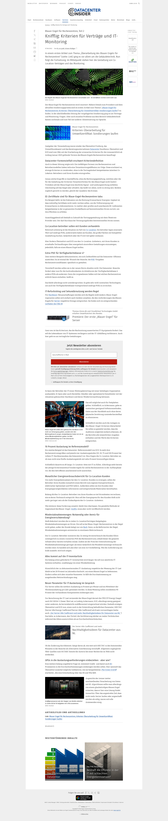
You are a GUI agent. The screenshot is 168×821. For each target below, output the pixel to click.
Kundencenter (74, 802)
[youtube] (91, 793)
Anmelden (133, 3)
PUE (93, 260)
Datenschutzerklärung (105, 371)
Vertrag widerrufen (65, 802)
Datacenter (94, 149)
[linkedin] (34, 43)
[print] (34, 52)
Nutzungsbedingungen (60, 371)
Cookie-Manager (52, 802)
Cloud (95, 20)
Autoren (121, 802)
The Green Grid (108, 670)
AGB (46, 802)
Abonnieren (84, 362)
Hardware (48, 20)
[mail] (34, 47)
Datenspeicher (104, 20)
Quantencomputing (76, 20)
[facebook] (34, 31)
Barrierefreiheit (96, 802)
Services (65, 20)
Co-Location (91, 230)
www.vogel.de (117, 810)
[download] (34, 56)
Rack (85, 527)
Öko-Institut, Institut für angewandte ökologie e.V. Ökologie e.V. (132, 50)
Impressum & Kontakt (106, 802)
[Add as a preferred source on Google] (84, 797)
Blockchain (120, 20)
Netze (113, 20)
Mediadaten (81, 802)
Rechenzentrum (38, 20)
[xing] (34, 39)
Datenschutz (88, 802)
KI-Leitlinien (116, 802)
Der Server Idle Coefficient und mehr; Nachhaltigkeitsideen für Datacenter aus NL (85, 613)
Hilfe (58, 802)
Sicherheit (88, 20)
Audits (74, 509)
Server (57, 301)
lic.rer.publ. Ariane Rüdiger (66, 48)
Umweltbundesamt (133, 39)
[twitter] (34, 35)
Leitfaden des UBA (53, 304)
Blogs (128, 20)
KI (111, 664)
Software (57, 20)
